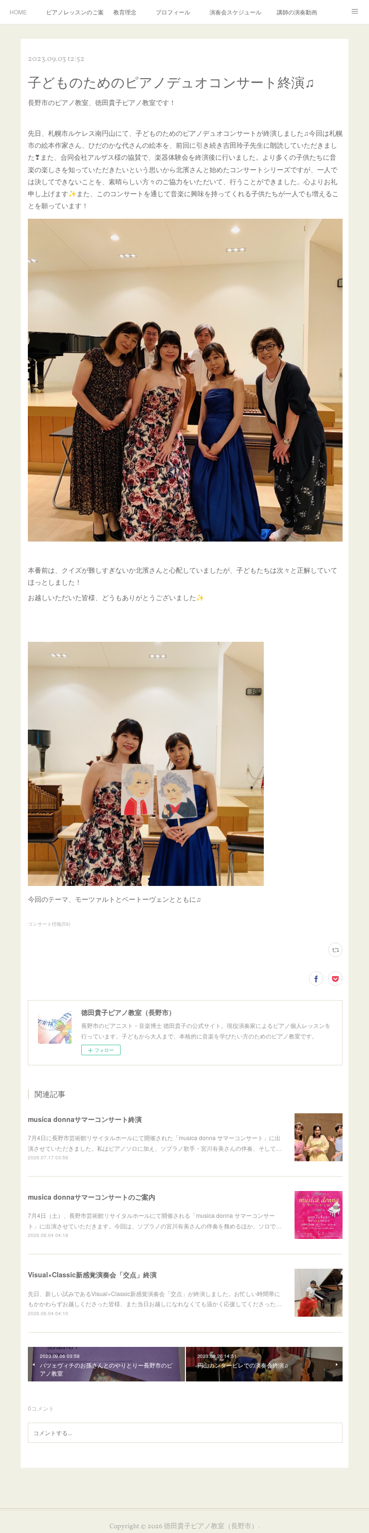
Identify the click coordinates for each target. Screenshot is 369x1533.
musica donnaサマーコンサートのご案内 (91, 1197)
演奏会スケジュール (235, 12)
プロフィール (173, 12)
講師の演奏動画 (297, 12)
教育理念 (124, 12)
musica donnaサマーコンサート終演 (85, 1119)
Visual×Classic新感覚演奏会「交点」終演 (92, 1274)
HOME (18, 12)
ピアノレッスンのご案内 (75, 12)
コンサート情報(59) (49, 923)
